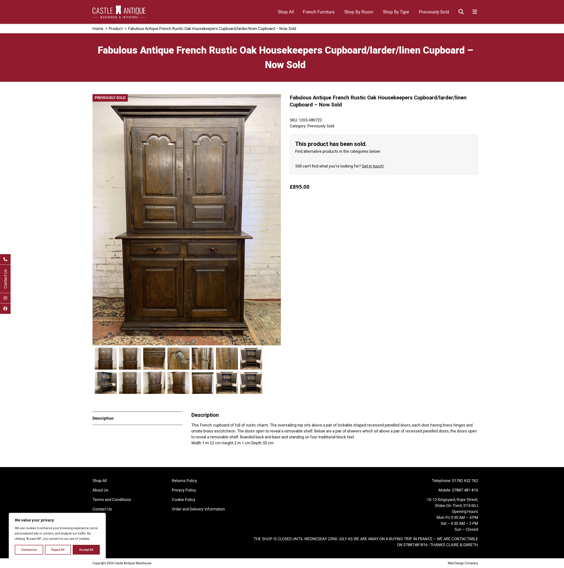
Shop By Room (358, 12)
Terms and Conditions (112, 499)
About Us (100, 490)
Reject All (58, 549)
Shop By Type (396, 12)
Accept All (86, 549)
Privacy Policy (184, 490)
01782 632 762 (465, 480)
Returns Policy (184, 480)
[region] (57, 536)
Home (98, 28)
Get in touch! (373, 166)
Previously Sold (434, 12)
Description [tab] (103, 418)
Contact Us (5, 279)
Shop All (286, 12)
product (116, 28)
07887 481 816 (465, 490)
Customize (29, 549)
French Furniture (319, 12)
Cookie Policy (183, 499)
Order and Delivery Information (198, 509)
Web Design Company (463, 563)
